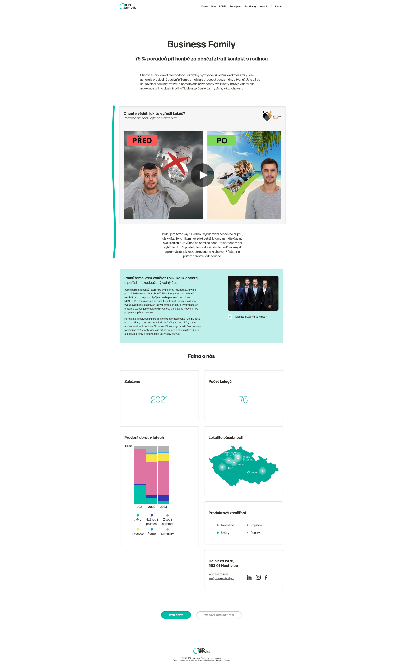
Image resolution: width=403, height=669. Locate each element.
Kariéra (279, 6)
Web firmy (176, 615)
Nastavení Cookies (223, 660)
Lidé (213, 6)
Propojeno (235, 6)
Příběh (222, 6)
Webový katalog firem (219, 615)
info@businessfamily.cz (221, 578)
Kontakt (264, 6)
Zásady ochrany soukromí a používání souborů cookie (193, 660)
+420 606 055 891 (218, 574)
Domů (205, 6)
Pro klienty (250, 6)
